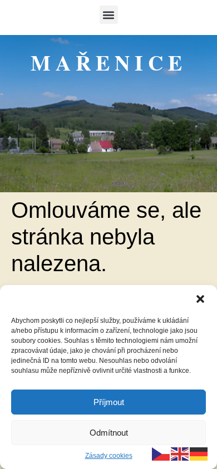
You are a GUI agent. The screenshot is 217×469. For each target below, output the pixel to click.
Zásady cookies (108, 456)
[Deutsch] (199, 453)
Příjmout (108, 402)
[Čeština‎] (161, 453)
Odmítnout (109, 432)
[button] (200, 299)
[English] (180, 453)
